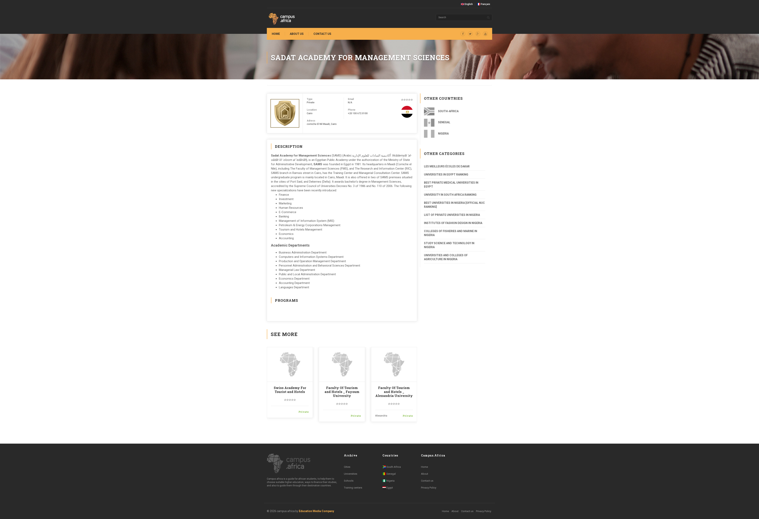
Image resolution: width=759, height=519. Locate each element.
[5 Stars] (412, 100)
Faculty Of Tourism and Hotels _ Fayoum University (342, 392)
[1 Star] (402, 100)
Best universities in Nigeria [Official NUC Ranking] (454, 204)
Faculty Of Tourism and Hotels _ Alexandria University (394, 392)
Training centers (353, 487)
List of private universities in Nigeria (452, 214)
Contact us (322, 33)
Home (276, 33)
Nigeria (443, 133)
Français (485, 4)
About (424, 473)
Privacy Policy (428, 487)
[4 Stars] (409, 100)
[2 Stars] (404, 100)
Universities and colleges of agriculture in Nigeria (446, 257)
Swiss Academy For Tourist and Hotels (290, 390)
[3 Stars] (407, 100)
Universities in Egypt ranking (446, 174)
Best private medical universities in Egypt (451, 184)
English (468, 4)
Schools (348, 480)
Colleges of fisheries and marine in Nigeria (450, 233)
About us (297, 33)
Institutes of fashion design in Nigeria (453, 223)
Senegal (443, 122)
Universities (350, 473)
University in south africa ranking (450, 194)
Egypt (389, 487)
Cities (347, 466)
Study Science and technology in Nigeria (449, 245)
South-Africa (448, 111)
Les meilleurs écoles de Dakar (447, 166)
